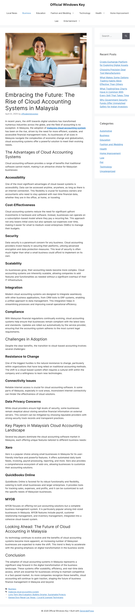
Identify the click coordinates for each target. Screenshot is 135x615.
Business (26, 13)
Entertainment (70, 21)
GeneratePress (87, 611)
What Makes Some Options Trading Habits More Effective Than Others (114, 81)
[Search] (126, 36)
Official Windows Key (67, 5)
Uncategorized (107, 171)
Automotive (106, 131)
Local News (11, 13)
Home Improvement (119, 13)
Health (99, 13)
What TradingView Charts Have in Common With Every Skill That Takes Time (114, 92)
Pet (101, 162)
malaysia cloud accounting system (66, 128)
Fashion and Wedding (61, 13)
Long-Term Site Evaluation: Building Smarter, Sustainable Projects (37, 594)
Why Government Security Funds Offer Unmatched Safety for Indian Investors (114, 103)
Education (40, 13)
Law (56, 21)
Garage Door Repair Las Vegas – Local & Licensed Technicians (35, 597)
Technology (84, 13)
